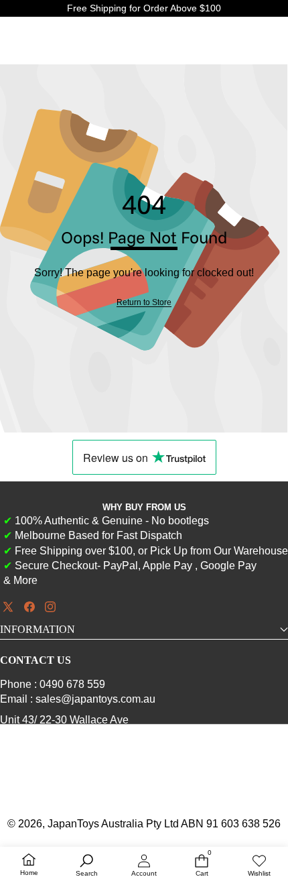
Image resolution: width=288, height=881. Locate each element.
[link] (144, 302)
